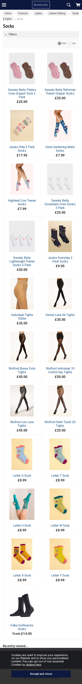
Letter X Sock (22, 575)
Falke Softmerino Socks (21, 627)
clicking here (33, 664)
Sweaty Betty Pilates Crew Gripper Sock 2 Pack (22, 93)
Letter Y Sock (60, 575)
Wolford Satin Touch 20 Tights (60, 424)
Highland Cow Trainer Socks (22, 202)
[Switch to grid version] (59, 43)
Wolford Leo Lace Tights (22, 424)
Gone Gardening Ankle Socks (60, 148)
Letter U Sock (22, 525)
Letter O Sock (22, 475)
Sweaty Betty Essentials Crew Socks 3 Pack (60, 204)
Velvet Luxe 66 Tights (60, 315)
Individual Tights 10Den (22, 316)
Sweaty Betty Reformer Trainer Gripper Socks (60, 91)
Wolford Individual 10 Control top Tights (60, 370)
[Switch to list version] (69, 43)
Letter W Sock (60, 525)
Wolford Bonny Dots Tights (22, 370)
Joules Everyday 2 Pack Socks (60, 259)
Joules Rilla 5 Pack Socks (22, 148)
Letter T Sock (60, 475)
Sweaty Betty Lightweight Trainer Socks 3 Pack (22, 261)
